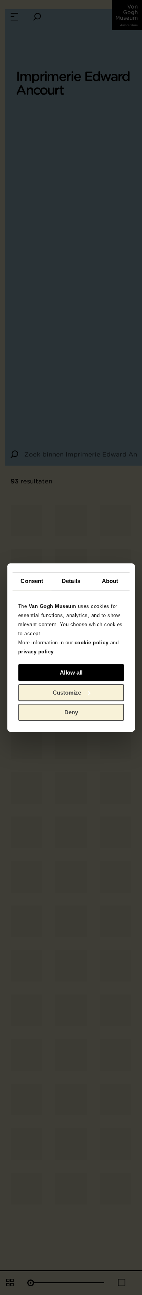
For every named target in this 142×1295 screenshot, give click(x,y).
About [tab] (110, 581)
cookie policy (92, 642)
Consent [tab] (31, 581)
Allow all (71, 672)
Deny (71, 712)
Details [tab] (71, 581)
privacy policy (36, 652)
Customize (67, 692)
